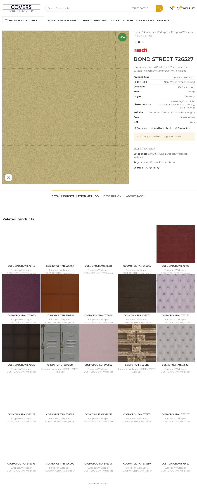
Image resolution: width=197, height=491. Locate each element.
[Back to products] (139, 42)
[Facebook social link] (143, 168)
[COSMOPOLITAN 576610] (21, 343)
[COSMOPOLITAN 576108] (176, 244)
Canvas (154, 162)
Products (149, 32)
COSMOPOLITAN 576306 (98, 463)
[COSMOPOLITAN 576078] (21, 442)
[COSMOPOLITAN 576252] (21, 392)
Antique (144, 162)
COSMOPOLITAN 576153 (137, 414)
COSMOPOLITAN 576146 (21, 266)
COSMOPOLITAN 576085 (21, 315)
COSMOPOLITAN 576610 (21, 364)
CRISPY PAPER (70, 369)
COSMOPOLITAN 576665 (137, 266)
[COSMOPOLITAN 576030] (98, 293)
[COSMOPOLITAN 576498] (60, 293)
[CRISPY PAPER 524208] (60, 343)
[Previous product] (135, 42)
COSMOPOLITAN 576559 (137, 463)
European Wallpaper (182, 32)
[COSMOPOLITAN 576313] (98, 244)
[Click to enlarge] (8, 177)
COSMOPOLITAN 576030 (98, 315)
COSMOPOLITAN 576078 (21, 463)
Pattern (163, 162)
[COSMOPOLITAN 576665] (137, 244)
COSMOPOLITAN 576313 (98, 266)
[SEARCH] (159, 8)
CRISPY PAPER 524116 (137, 364)
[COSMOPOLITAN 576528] (60, 392)
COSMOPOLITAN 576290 (175, 315)
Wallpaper (162, 32)
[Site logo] (21, 8)
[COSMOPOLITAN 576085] (21, 293)
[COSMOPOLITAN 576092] (98, 343)
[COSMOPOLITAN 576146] (21, 244)
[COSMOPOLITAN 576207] (176, 392)
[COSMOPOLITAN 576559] (137, 442)
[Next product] (143, 42)
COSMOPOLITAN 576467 (60, 266)
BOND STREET (145, 35)
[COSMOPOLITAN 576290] (176, 293)
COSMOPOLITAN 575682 (176, 463)
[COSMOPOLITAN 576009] (60, 442)
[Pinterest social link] (151, 168)
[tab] (75, 195)
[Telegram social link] (158, 168)
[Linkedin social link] (154, 168)
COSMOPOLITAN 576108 (175, 266)
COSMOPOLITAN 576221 (175, 364)
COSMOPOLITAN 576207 (175, 414)
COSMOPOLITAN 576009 (60, 463)
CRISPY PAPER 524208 (60, 364)
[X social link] (147, 168)
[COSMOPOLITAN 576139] (98, 392)
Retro (172, 162)
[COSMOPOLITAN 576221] (176, 343)
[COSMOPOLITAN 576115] (137, 293)
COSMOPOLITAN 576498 (60, 315)
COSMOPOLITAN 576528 (60, 414)
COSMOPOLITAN (16, 273)
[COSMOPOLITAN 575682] (176, 442)
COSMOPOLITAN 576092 (98, 364)
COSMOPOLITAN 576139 (98, 414)
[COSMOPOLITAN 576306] (98, 442)
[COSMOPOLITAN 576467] (60, 244)
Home (137, 32)
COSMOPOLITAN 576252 (21, 414)
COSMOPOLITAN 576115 (137, 315)
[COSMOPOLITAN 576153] (137, 392)
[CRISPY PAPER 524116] (137, 343)
